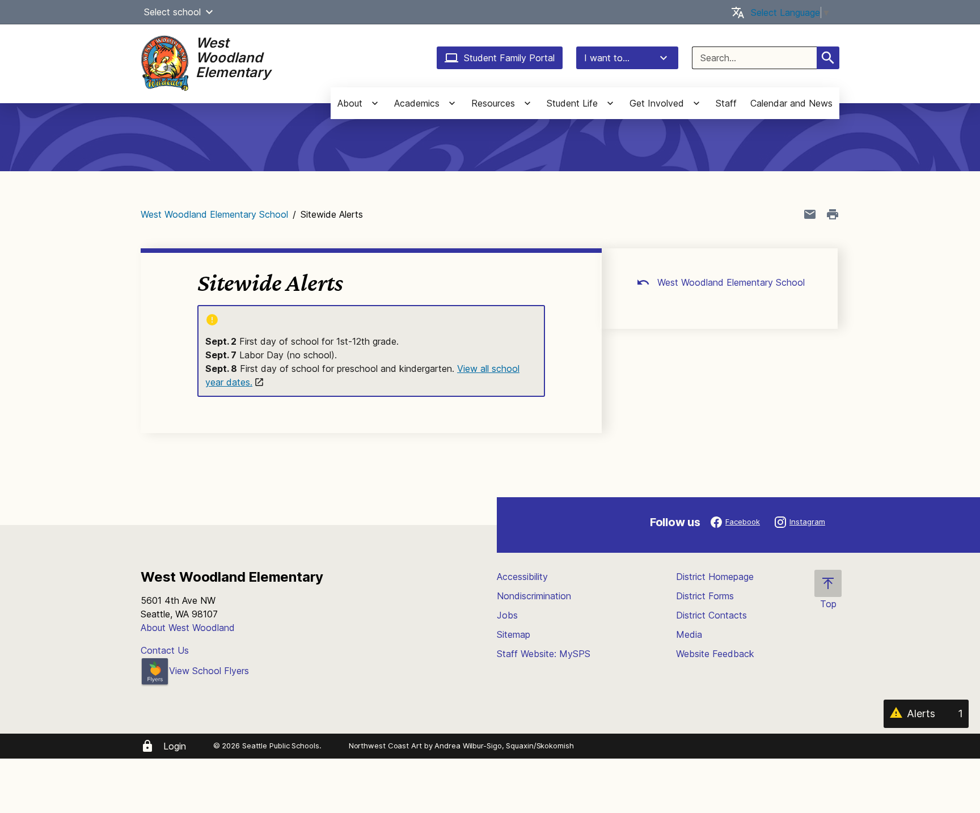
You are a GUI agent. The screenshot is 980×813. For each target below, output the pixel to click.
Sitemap (513, 634)
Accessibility (522, 576)
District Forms (705, 596)
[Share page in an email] (810, 214)
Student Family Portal (509, 57)
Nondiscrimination (534, 596)
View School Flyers (209, 670)
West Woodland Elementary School (214, 214)
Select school (172, 12)
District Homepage (715, 576)
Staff (726, 103)
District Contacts (711, 615)
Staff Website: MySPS (543, 653)
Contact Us (165, 650)
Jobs (507, 615)
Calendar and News (791, 103)
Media (689, 634)
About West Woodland (188, 627)
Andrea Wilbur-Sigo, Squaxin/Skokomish (503, 745)
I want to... (607, 57)
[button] (209, 12)
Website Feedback (715, 653)
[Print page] (832, 214)
